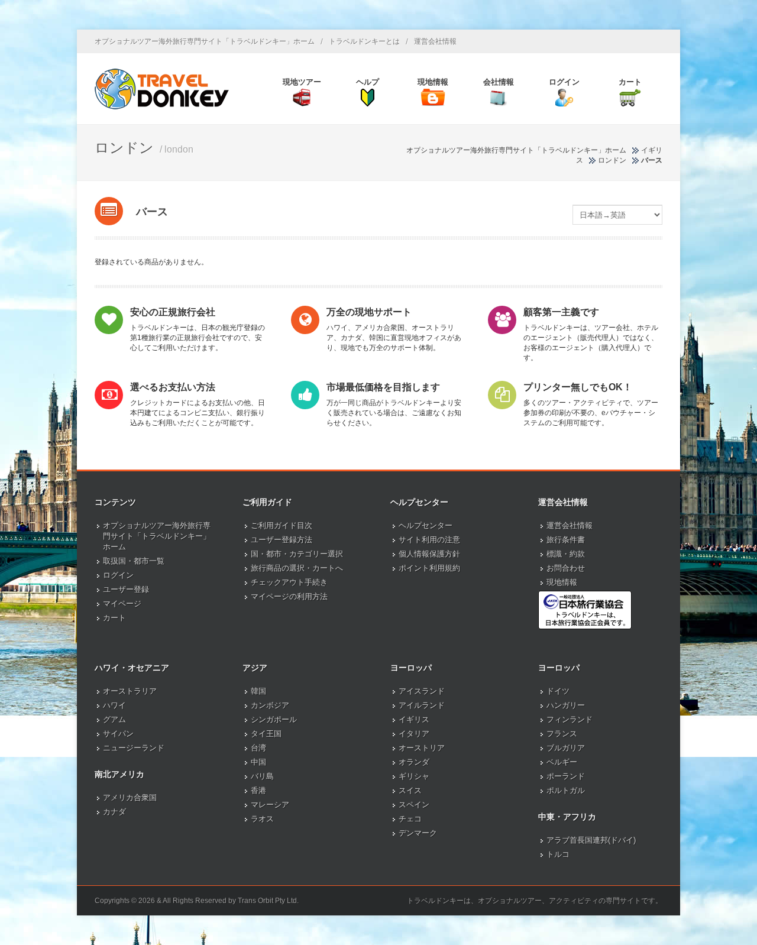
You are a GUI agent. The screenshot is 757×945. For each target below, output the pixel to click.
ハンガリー (565, 705)
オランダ (414, 762)
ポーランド (565, 776)
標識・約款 (565, 553)
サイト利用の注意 (429, 539)
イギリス (414, 719)
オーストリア (422, 747)
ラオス (262, 818)
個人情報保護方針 (429, 553)
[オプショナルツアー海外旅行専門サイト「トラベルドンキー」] (162, 88)
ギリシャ (414, 776)
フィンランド (569, 719)
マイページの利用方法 (289, 596)
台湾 (258, 747)
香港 (258, 790)
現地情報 (561, 582)
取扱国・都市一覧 (133, 560)
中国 (258, 762)
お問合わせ (565, 568)
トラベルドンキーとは (364, 41)
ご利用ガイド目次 (281, 525)
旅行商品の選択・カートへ (297, 568)
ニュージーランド (133, 747)
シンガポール (274, 719)
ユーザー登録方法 (281, 539)
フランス (561, 733)
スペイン (414, 804)
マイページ (122, 603)
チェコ (410, 818)
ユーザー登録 (126, 589)
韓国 (258, 691)
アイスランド (422, 691)
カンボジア (270, 705)
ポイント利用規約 (429, 568)
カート (114, 617)
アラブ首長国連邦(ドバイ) (591, 840)
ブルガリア (565, 747)
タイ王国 (266, 733)
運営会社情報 (435, 41)
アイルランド (422, 705)
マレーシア (270, 804)
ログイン (118, 575)
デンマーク (418, 833)
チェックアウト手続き (289, 582)
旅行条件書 (565, 539)
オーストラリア (130, 691)
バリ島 (262, 776)
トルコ (558, 854)
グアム (114, 719)
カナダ (114, 811)
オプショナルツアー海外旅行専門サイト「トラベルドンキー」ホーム (205, 41)
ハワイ (114, 705)
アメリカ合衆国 (130, 797)
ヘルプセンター (425, 525)
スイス (410, 790)
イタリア (414, 733)
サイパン (118, 733)
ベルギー (561, 762)
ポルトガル (565, 790)
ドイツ (558, 691)
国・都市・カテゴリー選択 (297, 553)
